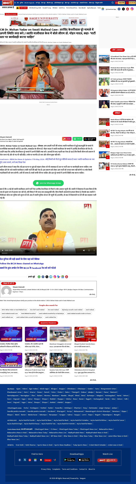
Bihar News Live (100, 436)
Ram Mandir (82, 8)
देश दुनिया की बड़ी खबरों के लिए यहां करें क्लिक (20, 259)
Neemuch (113, 392)
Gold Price (62, 8)
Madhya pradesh (48, 322)
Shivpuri (45, 399)
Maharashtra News (106, 429)
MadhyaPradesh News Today (17, 436)
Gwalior (90, 388)
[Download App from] (69, 461)
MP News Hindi (56, 436)
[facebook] (19, 460)
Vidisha (68, 399)
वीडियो (117, 113)
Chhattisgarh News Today (68, 429)
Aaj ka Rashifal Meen (44, 420)
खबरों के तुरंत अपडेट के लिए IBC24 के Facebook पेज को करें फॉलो (28, 268)
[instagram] (132, 9)
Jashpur (114, 408)
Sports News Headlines (62, 445)
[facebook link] (119, 9)
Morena (47, 395)
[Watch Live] (107, 462)
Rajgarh (88, 399)
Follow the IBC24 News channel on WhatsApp (22, 263)
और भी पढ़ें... (92, 294)
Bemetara (115, 411)
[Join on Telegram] (51, 276)
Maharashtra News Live (57, 432)
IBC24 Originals (29, 3)
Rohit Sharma (30, 445)
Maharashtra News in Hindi (17, 432)
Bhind (77, 395)
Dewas (39, 392)
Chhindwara (71, 388)
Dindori (60, 392)
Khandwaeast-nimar (14, 392)
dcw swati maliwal (53, 310)
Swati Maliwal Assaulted (28, 313)
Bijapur (124, 411)
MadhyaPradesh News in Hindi (96, 432)
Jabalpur (91, 392)
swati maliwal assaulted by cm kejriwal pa (51, 313)
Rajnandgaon (107, 414)
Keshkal (43, 408)
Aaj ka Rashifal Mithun (98, 420)
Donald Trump (47, 8)
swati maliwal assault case (10, 313)
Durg (85, 408)
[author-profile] (6, 291)
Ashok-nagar (44, 388)
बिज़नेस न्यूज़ (50, 3)
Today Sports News (80, 445)
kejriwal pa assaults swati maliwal (72, 310)
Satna (30, 399)
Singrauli (16, 399)
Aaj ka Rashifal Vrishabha (79, 420)
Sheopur (37, 399)
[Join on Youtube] (67, 276)
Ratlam (39, 395)
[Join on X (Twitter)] (47, 276)
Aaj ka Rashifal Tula (48, 423)
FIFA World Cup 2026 (35, 8)
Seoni (9, 399)
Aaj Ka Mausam (91, 8)
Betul (83, 395)
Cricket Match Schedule (97, 445)
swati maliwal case (7, 317)
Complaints (56, 469)
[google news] (102, 9)
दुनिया (21, 3)
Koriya (69, 411)
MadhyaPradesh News (76, 432)
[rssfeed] (41, 460)
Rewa (75, 399)
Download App (111, 9)
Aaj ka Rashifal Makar (84, 423)
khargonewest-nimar (108, 388)
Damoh (46, 392)
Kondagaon (34, 408)
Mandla (63, 395)
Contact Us (83, 469)
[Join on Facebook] (43, 276)
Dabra (67, 392)
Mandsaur (55, 395)
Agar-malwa (33, 388)
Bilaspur (10, 414)
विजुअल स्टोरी (99, 3)
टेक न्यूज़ (43, 3)
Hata (113, 399)
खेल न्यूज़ (67, 3)
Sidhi (126, 399)
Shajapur (60, 399)
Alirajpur (54, 388)
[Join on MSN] (59, 276)
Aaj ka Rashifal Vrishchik (66, 423)
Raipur (90, 414)
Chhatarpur (81, 388)
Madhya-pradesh (11, 14)
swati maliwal (90, 310)
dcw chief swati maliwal (37, 310)
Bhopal (70, 395)
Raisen (81, 399)
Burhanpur (90, 395)
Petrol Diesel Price (71, 8)
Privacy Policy (46, 469)
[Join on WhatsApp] (39, 276)
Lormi (84, 414)
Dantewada (93, 408)
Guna (97, 388)
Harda (119, 395)
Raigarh (97, 414)
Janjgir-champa (104, 408)
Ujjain (18, 388)
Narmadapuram (12, 395)
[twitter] (25, 459)
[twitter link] (123, 9)
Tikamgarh (75, 392)
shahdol (52, 402)
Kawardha (58, 408)
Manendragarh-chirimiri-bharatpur (97, 411)
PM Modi (55, 8)
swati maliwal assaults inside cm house (79, 313)
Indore (24, 388)
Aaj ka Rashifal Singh (14, 423)
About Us (92, 469)
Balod (17, 414)
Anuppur (62, 388)
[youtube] (128, 9)
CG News (54, 429)
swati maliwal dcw (50, 317)
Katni (26, 392)
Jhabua (83, 392)
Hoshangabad (110, 395)
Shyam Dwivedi (6, 137)
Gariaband (51, 411)
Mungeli (117, 414)
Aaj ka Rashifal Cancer (116, 420)
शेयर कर (79, 139)
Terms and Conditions (70, 469)
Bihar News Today (86, 436)
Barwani (99, 392)
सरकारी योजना (84, 3)
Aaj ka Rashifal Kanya (31, 423)
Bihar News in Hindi (70, 436)
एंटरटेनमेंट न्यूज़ (74, 3)
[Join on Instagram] (55, 276)
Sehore (125, 395)
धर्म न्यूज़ (38, 3)
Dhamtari (77, 408)
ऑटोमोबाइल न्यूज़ (59, 3)
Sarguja (77, 414)
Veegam (83, 478)
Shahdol (52, 399)
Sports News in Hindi (44, 445)
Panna (106, 392)
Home (2, 14)
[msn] (54, 460)
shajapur (68, 402)
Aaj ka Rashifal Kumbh (27, 420)
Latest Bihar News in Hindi (117, 436)
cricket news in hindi (115, 445)
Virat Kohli (19, 445)
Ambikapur (68, 408)
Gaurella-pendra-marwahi (16, 411)
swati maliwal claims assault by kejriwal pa (29, 317)
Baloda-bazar (32, 414)
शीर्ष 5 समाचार (117, 50)
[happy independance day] (48, 25)
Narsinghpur (25, 395)
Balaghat (100, 395)
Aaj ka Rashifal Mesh (61, 420)
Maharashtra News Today (38, 432)
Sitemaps (47, 460)
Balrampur (43, 414)
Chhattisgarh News (41, 429)
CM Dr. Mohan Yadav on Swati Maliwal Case (14, 310)
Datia (53, 392)
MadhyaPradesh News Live (39, 436)
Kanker (50, 408)
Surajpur (62, 414)
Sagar (24, 399)
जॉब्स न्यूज (91, 3)
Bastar (23, 414)
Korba (26, 408)
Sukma (69, 414)
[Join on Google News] (63, 276)
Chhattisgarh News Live (88, 429)
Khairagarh (61, 411)
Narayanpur (53, 414)
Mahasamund (78, 411)
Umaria (32, 392)
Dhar (33, 395)
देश (18, 3)
